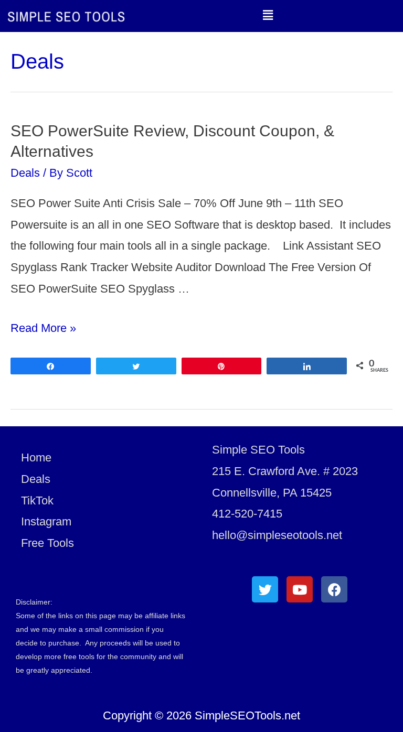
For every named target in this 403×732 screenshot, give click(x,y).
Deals (25, 172)
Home (36, 457)
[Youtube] (300, 589)
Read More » (43, 328)
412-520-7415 (247, 513)
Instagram (46, 521)
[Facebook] (334, 589)
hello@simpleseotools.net (277, 535)
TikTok (37, 500)
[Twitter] (265, 589)
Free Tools (47, 543)
